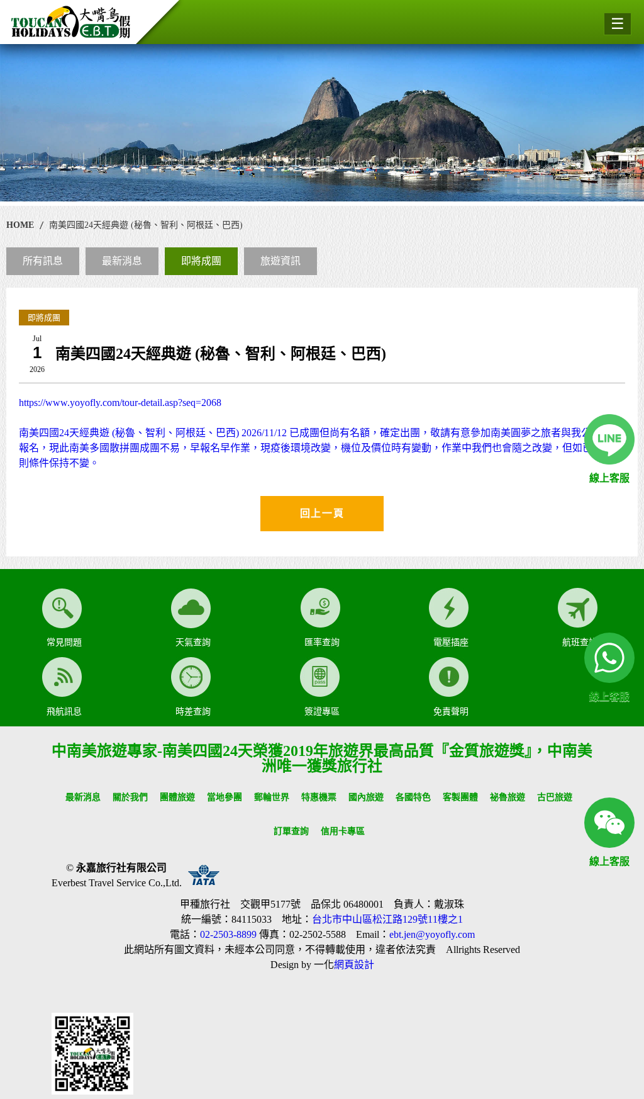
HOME (20, 225)
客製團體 (460, 797)
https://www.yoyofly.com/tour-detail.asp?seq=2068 (321, 432)
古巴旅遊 (554, 797)
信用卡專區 (343, 831)
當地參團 (224, 797)
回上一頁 (322, 513)
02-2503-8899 (228, 934)
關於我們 (130, 797)
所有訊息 (43, 261)
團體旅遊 (177, 797)
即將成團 (201, 261)
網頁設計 (354, 964)
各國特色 (413, 797)
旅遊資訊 (280, 261)
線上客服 (609, 478)
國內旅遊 (366, 797)
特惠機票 (318, 797)
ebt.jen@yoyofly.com (432, 934)
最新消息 (122, 261)
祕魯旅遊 (507, 797)
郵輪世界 (271, 797)
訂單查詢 (291, 831)
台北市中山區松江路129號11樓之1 (387, 919)
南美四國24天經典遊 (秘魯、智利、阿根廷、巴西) (146, 225)
